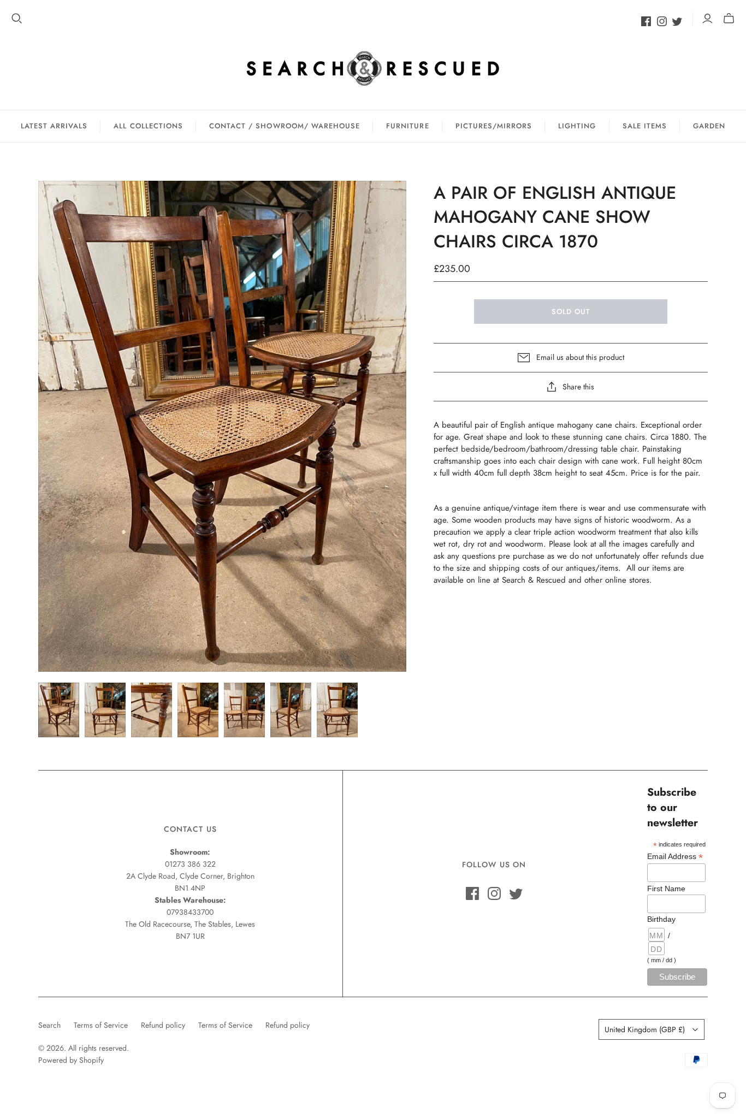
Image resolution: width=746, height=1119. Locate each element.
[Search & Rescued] (373, 68)
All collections (148, 126)
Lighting (577, 126)
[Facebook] (646, 21)
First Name (666, 888)
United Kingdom (645, 1029)
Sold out (571, 311)
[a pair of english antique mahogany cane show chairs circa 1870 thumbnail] (58, 710)
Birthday (661, 919)
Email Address (675, 856)
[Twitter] (677, 21)
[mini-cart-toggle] (729, 18)
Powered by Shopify (71, 1060)
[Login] (707, 18)
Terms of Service (101, 1025)
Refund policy (163, 1025)
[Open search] (16, 18)
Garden (709, 126)
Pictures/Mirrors (493, 126)
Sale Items (645, 126)
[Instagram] (662, 21)
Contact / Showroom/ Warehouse (284, 126)
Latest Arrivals (54, 126)
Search (49, 1025)
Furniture (407, 126)
